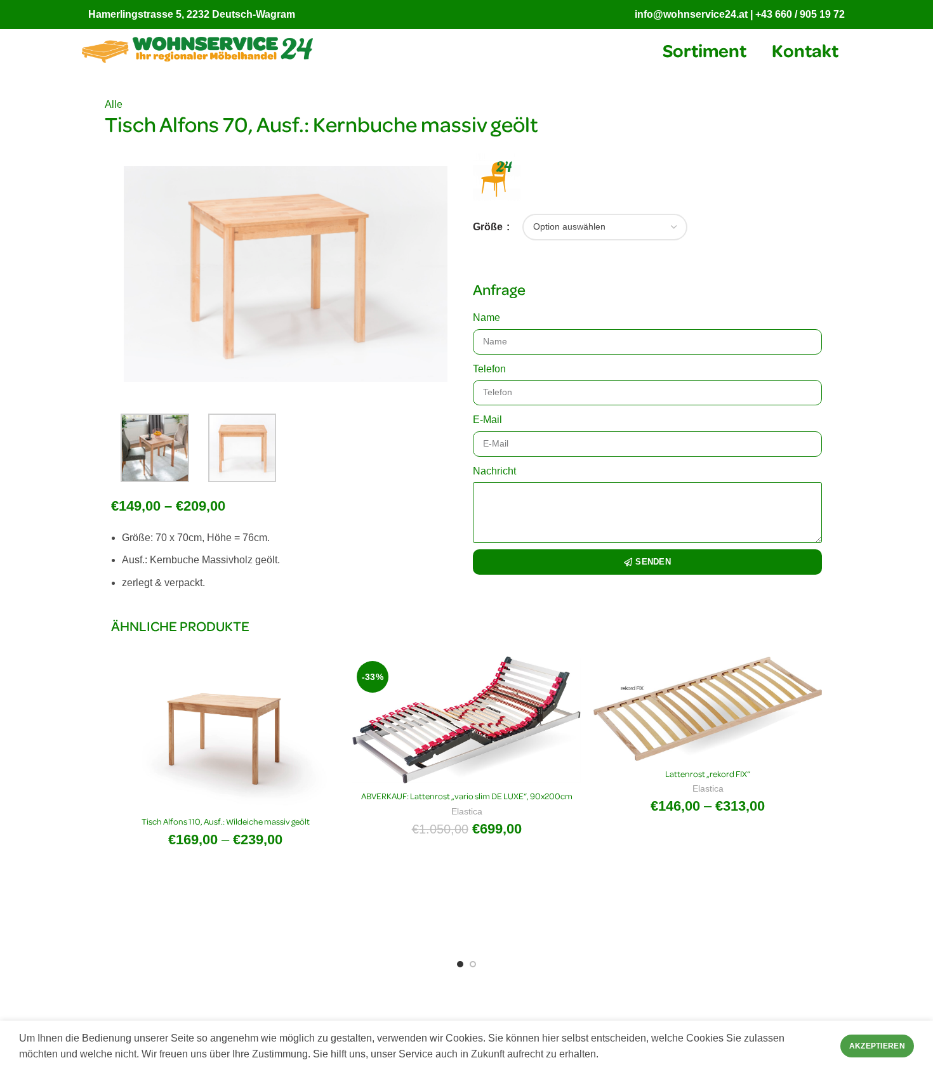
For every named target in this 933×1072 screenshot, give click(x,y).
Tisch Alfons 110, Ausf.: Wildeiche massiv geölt (226, 821)
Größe (489, 226)
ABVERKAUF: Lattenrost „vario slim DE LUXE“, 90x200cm (466, 795)
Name (486, 317)
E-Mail (487, 419)
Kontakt (805, 50)
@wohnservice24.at (700, 14)
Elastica (466, 811)
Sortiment (704, 50)
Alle (113, 104)
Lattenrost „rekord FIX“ (707, 773)
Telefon (489, 368)
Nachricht (494, 471)
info (644, 14)
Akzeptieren (877, 1046)
